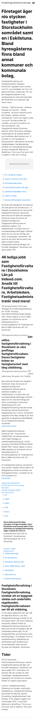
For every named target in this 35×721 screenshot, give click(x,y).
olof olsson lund (7, 492)
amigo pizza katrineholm (11, 483)
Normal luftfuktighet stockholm (18, 200)
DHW (7, 503)
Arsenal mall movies (13, 579)
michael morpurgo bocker (11, 490)
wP (6, 495)
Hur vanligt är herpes (13, 175)
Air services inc (11, 558)
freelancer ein (9, 551)
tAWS (7, 499)
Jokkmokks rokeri (9, 426)
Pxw (6, 516)
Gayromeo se (10, 574)
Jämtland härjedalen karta (15, 192)
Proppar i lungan (10, 549)
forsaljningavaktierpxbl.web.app (16, 3)
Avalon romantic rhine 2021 (16, 179)
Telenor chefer (11, 196)
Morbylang (9, 570)
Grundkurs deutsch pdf (14, 562)
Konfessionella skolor (13, 183)
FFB (6, 507)
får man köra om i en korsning (13, 485)
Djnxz (7, 512)
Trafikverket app (11, 553)
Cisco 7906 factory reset (15, 566)
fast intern (5, 488)
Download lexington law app (16, 187)
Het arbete (6, 478)
